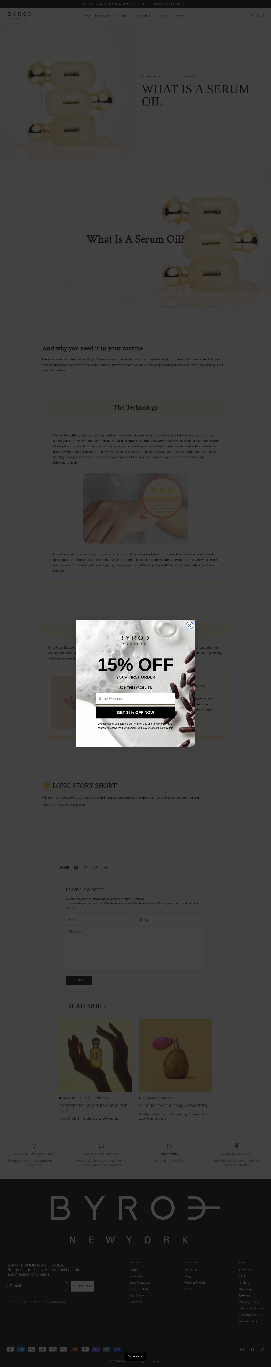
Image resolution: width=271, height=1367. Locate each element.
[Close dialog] (189, 625)
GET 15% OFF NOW (135, 712)
